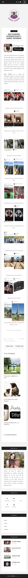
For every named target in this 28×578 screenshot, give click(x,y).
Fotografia (14, 31)
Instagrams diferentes (9, 341)
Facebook (7, 506)
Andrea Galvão (11, 40)
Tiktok (20, 500)
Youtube (14, 506)
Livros (5, 523)
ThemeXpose (18, 576)
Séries (5, 526)
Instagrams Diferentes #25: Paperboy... (11, 423)
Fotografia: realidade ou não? (11, 377)
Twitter (13, 500)
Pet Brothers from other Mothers (11, 400)
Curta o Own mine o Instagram (14, 330)
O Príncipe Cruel (16, 562)
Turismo (6, 529)
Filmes (5, 520)
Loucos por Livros (16, 548)
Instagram (7, 500)
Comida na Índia (16, 556)
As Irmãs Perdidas (16, 541)
